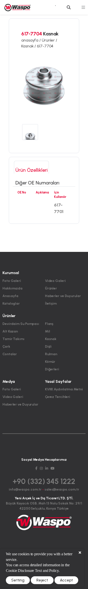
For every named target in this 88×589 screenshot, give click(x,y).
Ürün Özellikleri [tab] (31, 170)
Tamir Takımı (13, 339)
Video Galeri (55, 281)
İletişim (51, 303)
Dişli (48, 346)
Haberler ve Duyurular (63, 296)
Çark (6, 346)
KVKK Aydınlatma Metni (64, 389)
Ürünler (51, 288)
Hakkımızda (12, 288)
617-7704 (45, 46)
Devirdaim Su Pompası (20, 324)
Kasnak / (29, 46)
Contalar (9, 354)
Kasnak (50, 339)
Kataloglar (11, 303)
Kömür (50, 362)
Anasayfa (10, 296)
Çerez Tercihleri (57, 397)
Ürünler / (49, 40)
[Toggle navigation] (83, 7)
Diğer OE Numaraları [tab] (37, 183)
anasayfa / (31, 40)
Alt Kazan (10, 331)
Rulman (51, 354)
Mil (47, 331)
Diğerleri (52, 369)
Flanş (49, 324)
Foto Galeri (11, 281)
